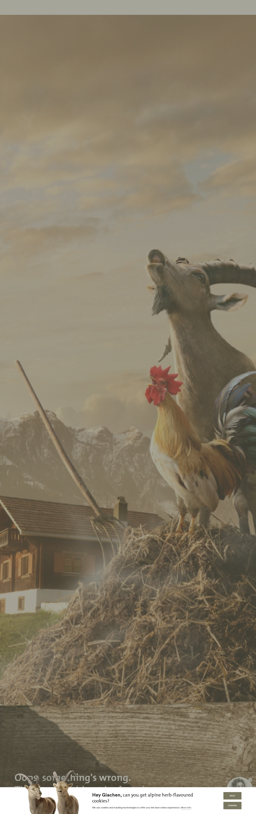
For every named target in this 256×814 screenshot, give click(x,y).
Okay (232, 796)
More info (186, 807)
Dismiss (232, 805)
